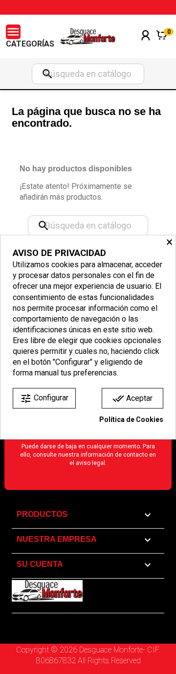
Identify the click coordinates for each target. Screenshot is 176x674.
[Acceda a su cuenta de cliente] (145, 48)
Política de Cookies (131, 419)
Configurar (44, 398)
